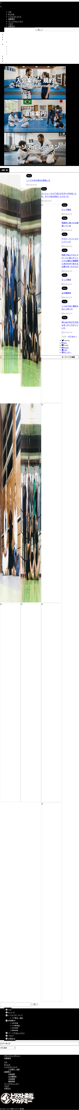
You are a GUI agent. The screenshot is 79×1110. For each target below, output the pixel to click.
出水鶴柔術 (12, 49)
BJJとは (7, 37)
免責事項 (7, 1058)
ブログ (6, 58)
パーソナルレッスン (11, 56)
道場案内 (7, 44)
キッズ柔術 (66, 209)
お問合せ (7, 61)
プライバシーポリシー (12, 1056)
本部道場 (11, 47)
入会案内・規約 (14, 42)
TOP (5, 35)
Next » (74, 336)
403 (69, 336)
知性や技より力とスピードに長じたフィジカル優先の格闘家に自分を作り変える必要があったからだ (70, 261)
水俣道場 (11, 51)
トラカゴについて (10, 39)
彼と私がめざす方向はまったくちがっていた (70, 325)
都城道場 (11, 54)
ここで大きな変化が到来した (38, 180)
